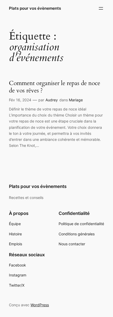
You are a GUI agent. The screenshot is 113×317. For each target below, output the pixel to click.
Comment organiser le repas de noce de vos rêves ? (54, 87)
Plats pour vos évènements (35, 8)
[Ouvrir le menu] (101, 8)
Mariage (76, 100)
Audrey (51, 100)
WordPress (39, 305)
